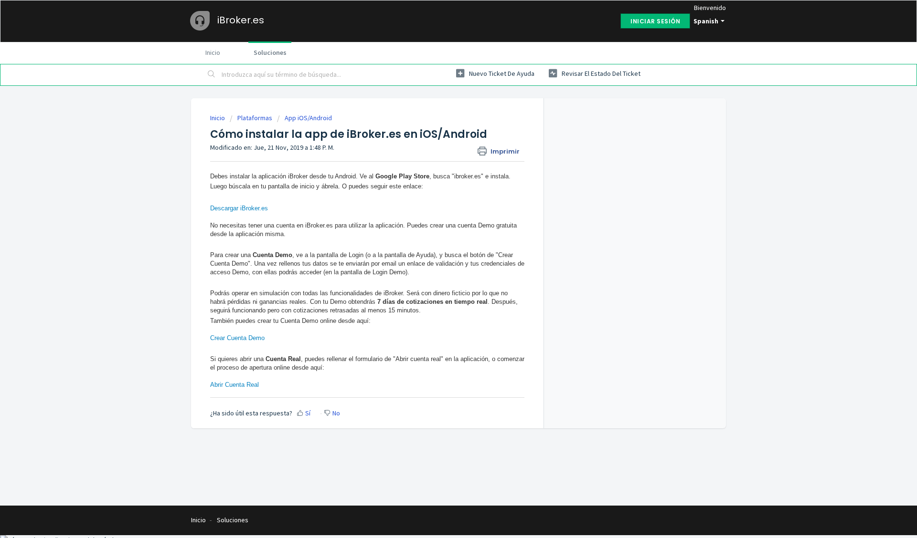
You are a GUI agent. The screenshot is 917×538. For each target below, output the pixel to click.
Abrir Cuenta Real (235, 384)
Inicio (212, 52)
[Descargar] (440, 144)
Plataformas (254, 118)
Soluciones (270, 52)
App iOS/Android (308, 118)
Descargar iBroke (234, 208)
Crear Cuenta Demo (237, 337)
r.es (263, 208)
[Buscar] (211, 74)
